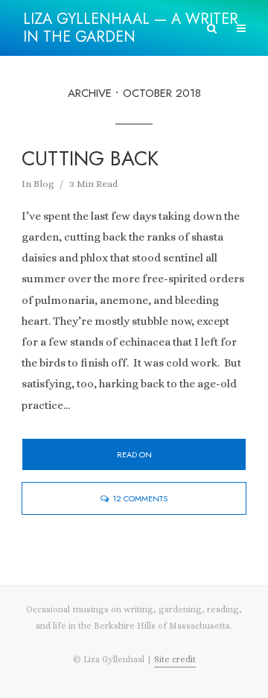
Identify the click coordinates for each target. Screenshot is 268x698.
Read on (134, 454)
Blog (44, 183)
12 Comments (140, 498)
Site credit (175, 659)
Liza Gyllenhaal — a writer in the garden (130, 28)
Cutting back (90, 159)
